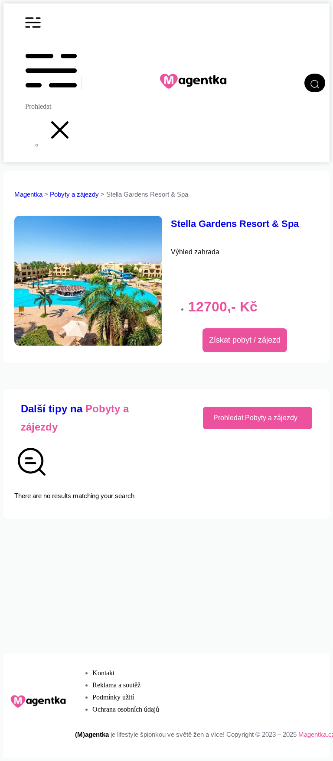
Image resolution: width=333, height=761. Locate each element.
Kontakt (103, 673)
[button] (59, 145)
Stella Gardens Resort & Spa (235, 223)
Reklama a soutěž (116, 685)
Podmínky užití (113, 697)
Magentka (28, 194)
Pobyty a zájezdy (75, 194)
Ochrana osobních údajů (125, 709)
